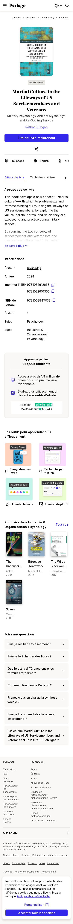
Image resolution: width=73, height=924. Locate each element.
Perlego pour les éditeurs (10, 805)
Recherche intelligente (27, 871)
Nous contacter (8, 780)
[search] (67, 6)
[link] (14, 554)
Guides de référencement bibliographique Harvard (44, 795)
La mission (53, 863)
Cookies (7, 871)
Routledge (34, 268)
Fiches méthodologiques (41, 814)
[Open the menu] (5, 6)
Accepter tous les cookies (36, 913)
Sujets (34, 769)
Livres (6, 863)
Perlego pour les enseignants (10, 789)
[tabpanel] (36, 263)
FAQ (5, 773)
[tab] (14, 178)
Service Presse (7, 820)
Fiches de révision (41, 787)
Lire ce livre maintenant (36, 138)
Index (34, 778)
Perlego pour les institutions (11, 798)
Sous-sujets (18, 863)
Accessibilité (50, 873)
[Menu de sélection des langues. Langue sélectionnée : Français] (58, 5)
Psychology (35, 321)
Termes (26, 855)
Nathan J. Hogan (36, 127)
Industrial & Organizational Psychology (37, 334)
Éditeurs (35, 773)
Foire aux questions (19, 634)
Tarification (9, 769)
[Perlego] (17, 6)
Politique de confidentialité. (33, 896)
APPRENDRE (10, 832)
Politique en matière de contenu (50, 856)
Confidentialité (11, 855)
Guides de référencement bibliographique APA (42, 805)
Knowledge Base (40, 782)
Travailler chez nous (8, 813)
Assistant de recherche (43, 820)
